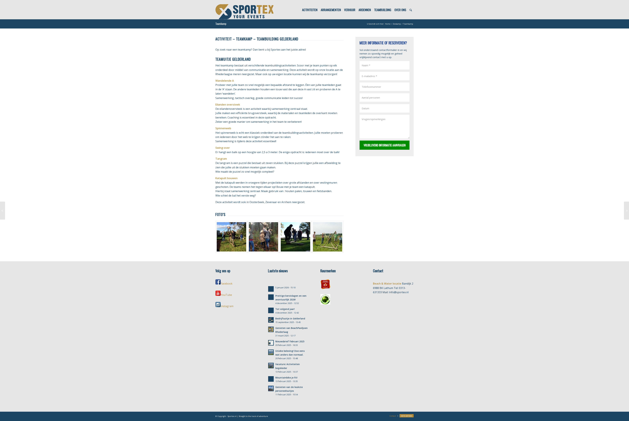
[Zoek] (411, 9)
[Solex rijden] (2, 211)
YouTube (226, 295)
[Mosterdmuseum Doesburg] (626, 211)
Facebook (226, 283)
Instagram (227, 306)
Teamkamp (220, 24)
